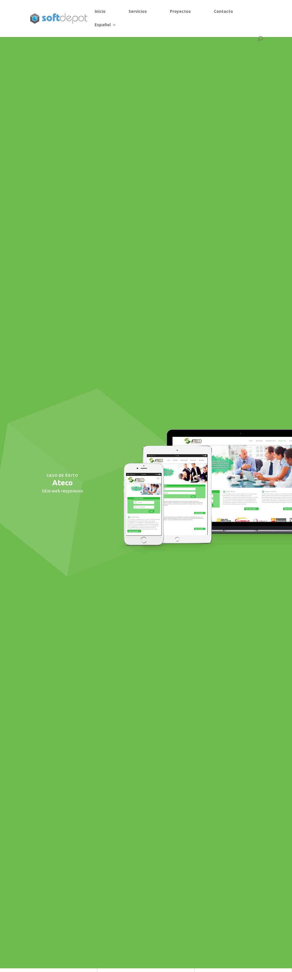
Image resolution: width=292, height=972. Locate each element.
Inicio (100, 11)
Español (103, 25)
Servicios (138, 11)
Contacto (223, 11)
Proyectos (180, 11)
